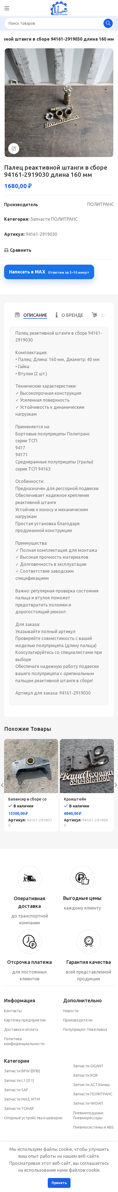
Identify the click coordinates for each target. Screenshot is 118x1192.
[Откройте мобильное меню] (6, 8)
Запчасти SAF (16, 1090)
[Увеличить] (13, 148)
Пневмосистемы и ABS (93, 1127)
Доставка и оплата (21, 1029)
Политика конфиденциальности (24, 1041)
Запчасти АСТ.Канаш (91, 1084)
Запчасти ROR (85, 1075)
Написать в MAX (49, 271)
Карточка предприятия (25, 1020)
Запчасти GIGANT (88, 1066)
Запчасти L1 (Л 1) (19, 1080)
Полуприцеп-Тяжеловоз (85, 1029)
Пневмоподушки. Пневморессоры (88, 1115)
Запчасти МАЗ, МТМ (22, 1099)
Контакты (13, 1011)
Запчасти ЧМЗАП (88, 1103)
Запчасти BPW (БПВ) (22, 1071)
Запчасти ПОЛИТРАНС (54, 219)
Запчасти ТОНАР (19, 1108)
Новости (70, 1011)
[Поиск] (108, 23)
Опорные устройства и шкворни (33, 1118)
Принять (59, 1183)
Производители (77, 1020)
